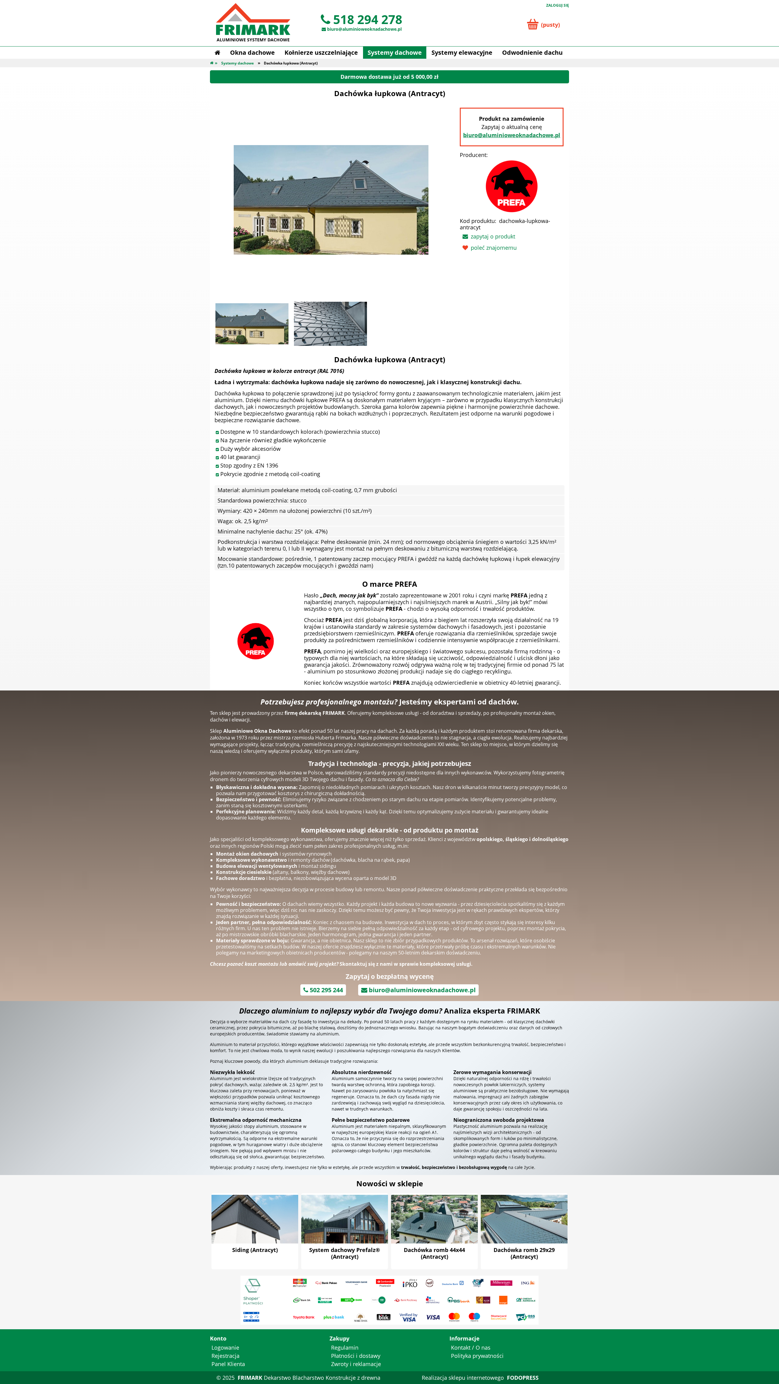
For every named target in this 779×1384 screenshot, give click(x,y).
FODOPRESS (523, 1377)
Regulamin (344, 1347)
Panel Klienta (228, 1364)
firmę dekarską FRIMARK (315, 713)
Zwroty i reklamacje (356, 1364)
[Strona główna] (217, 53)
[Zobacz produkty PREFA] (255, 640)
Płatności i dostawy (355, 1355)
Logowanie (225, 1347)
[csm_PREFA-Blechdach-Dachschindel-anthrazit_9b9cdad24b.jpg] (251, 323)
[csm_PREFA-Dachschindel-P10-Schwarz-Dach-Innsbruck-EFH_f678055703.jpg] (330, 324)
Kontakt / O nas (471, 1347)
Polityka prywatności (477, 1355)
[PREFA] (512, 185)
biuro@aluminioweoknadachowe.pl (511, 135)
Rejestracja (225, 1355)
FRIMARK (250, 1377)
